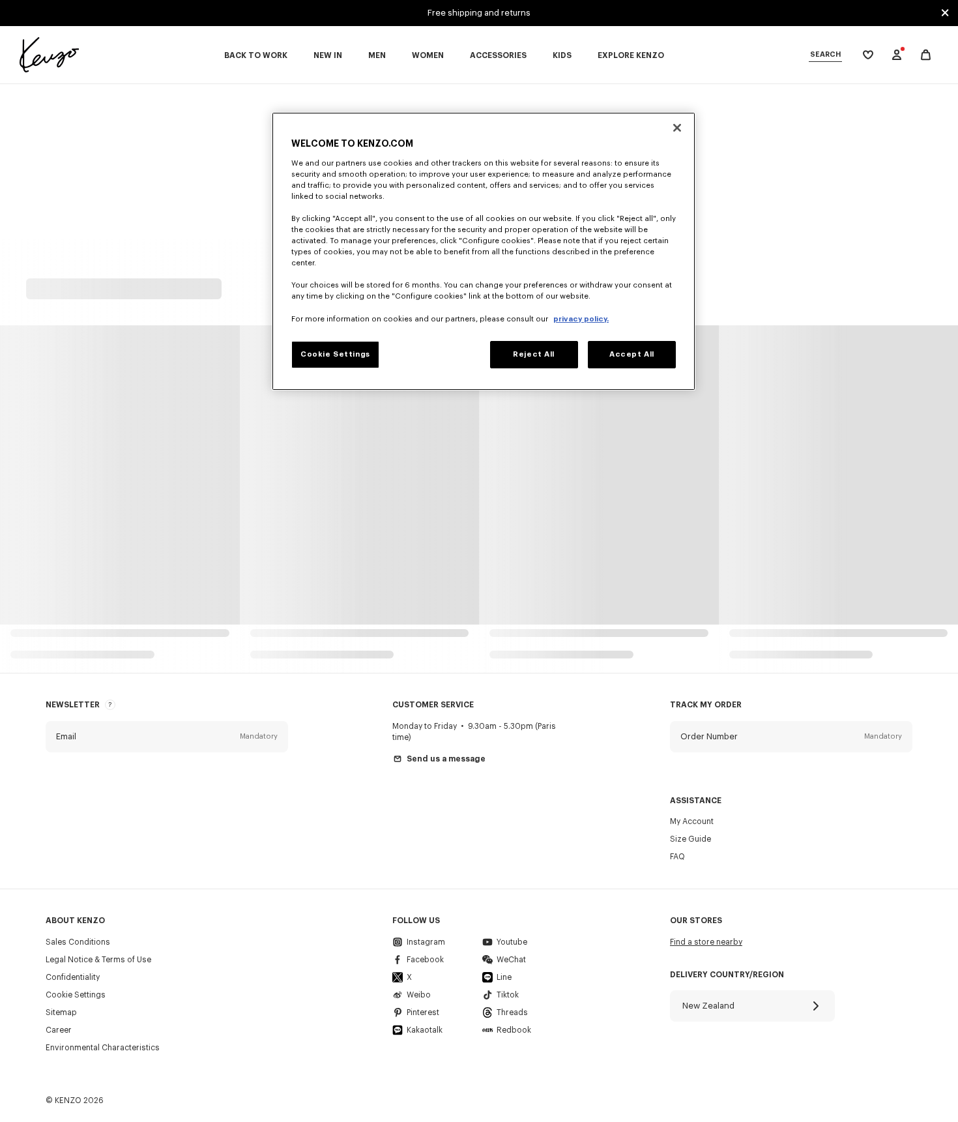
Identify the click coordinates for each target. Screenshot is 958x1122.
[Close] (677, 127)
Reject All (534, 354)
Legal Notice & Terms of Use (98, 960)
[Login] (897, 55)
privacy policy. (581, 319)
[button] (167, 736)
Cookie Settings (76, 995)
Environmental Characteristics (103, 1048)
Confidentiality (73, 977)
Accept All (631, 354)
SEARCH (825, 54)
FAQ (677, 857)
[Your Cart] (925, 55)
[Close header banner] (945, 13)
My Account (692, 821)
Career (59, 1030)
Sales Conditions (78, 942)
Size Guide (690, 839)
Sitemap (61, 1012)
